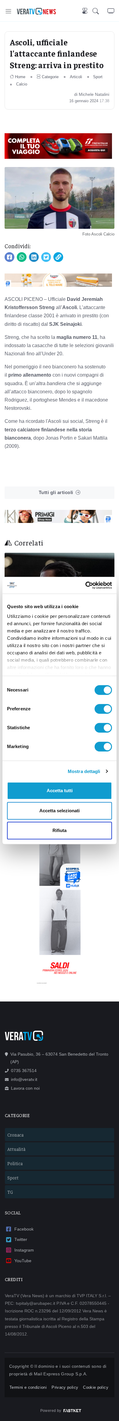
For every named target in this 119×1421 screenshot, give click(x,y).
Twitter (20, 1239)
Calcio (21, 84)
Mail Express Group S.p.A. (61, 1373)
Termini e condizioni (28, 1387)
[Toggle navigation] (8, 11)
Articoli (76, 77)
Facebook (24, 1229)
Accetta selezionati (59, 810)
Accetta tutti (60, 790)
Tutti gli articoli (56, 492)
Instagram (24, 1250)
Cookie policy (95, 1387)
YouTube (22, 1260)
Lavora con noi (25, 1088)
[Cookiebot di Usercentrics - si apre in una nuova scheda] (85, 585)
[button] (99, 11)
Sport (98, 77)
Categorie (50, 77)
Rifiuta (59, 830)
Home (20, 77)
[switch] (103, 709)
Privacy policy (65, 1387)
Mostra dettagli (84, 771)
